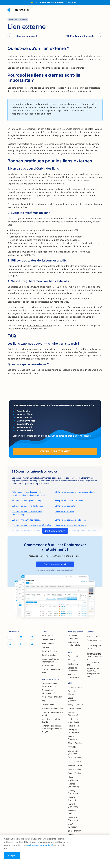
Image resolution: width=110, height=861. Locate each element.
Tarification (73, 664)
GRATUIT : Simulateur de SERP (52, 670)
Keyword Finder (48, 639)
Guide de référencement (52, 708)
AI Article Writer (48, 665)
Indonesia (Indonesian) (73, 785)
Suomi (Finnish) (74, 773)
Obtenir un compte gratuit (55, 564)
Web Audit (46, 647)
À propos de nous (94, 640)
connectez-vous (43, 570)
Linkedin (21, 644)
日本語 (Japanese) (73, 713)
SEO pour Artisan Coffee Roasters (26, 520)
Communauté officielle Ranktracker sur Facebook (32, 637)
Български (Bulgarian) (73, 752)
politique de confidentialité (40, 845)
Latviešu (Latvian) (72, 798)
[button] (101, 10)
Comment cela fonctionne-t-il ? (48, 691)
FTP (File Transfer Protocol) (79, 36)
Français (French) (75, 704)
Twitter (10, 644)
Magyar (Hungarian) (73, 778)
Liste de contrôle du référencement (50, 660)
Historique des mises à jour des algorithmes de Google (52, 729)
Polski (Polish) (74, 726)
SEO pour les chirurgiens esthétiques (28, 500)
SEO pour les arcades (64, 511)
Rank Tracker (47, 635)
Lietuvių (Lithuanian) (73, 791)
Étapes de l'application (73, 669)
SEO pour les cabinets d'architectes (70, 520)
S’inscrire (72, 660)
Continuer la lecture (55, 531)
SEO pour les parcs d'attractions (69, 500)
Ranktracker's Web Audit (39, 325)
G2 (32, 644)
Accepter (12, 855)
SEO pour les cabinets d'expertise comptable (75, 492)
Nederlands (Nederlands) (74, 720)
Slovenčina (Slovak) (73, 812)
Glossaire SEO (48, 704)
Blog (43, 701)
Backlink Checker (49, 651)
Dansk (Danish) (74, 761)
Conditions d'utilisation (73, 637)
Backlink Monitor (49, 655)
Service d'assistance (73, 675)
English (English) (75, 687)
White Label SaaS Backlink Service (49, 684)
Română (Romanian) (73, 805)
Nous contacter (93, 636)
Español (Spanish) (72, 699)
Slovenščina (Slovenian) (73, 818)
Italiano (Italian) (74, 708)
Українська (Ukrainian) (73, 825)
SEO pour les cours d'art (65, 506)
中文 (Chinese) (74, 747)
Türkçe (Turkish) (75, 743)
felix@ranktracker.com (94, 674)
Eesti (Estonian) (74, 769)
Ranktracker (18, 10)
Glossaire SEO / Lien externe (18, 19)
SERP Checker (48, 643)
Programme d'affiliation (52, 697)
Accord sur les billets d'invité (51, 720)
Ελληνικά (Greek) (75, 765)
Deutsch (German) (72, 692)
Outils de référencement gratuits (52, 713)
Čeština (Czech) (75, 757)
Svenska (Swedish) (72, 737)
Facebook (10, 637)
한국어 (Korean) (75, 831)
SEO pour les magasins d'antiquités (27, 506)
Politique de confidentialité (74, 643)
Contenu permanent (26, 36)
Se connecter (74, 656)
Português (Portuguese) (73, 731)
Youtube (21, 637)
